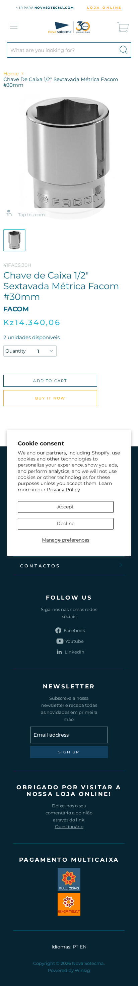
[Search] (123, 50)
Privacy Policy (63, 490)
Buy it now (50, 398)
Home (11, 73)
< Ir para (45, 7)
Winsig (82, 970)
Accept (65, 507)
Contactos (40, 565)
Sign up (68, 752)
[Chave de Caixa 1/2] (14, 240)
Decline (65, 523)
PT (75, 947)
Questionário (69, 826)
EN (83, 947)
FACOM (16, 309)
